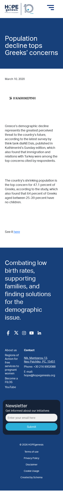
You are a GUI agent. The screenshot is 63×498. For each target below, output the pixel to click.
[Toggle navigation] (50, 7)
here (17, 232)
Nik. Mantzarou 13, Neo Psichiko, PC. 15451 (39, 359)
